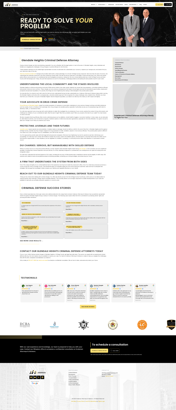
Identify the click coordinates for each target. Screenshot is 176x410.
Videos (126, 4)
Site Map (73, 401)
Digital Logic (101, 401)
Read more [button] (47, 300)
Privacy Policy (80, 401)
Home (21, 48)
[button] (155, 293)
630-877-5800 (32, 260)
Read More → (25, 209)
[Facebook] (31, 377)
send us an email (43, 260)
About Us (93, 4)
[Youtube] (35, 377)
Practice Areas (101, 4)
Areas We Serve (132, 4)
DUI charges (82, 148)
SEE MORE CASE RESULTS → (31, 241)
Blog (141, 4)
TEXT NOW (168, 4)
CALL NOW (160, 4)
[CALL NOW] (156, 4)
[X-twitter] (38, 377)
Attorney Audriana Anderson (28, 73)
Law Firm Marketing (91, 401)
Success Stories (119, 4)
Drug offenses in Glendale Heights (29, 105)
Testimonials (111, 4)
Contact (145, 4)
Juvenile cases (24, 129)
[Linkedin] (42, 377)
